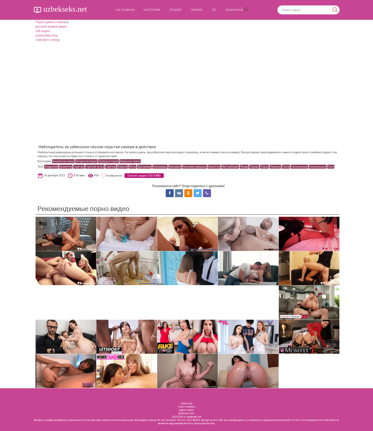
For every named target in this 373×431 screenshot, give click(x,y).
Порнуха (275, 166)
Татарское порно (86, 161)
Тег (214, 10)
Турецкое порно (108, 161)
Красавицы (160, 166)
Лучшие (175, 10)
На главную (125, 10)
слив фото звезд (48, 40)
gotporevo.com (186, 413)
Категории (152, 10)
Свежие (197, 10)
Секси (286, 166)
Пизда (244, 166)
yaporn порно (186, 410)
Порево (254, 166)
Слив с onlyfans (186, 406)
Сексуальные (317, 166)
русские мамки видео (51, 26)
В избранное (114, 175)
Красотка (214, 166)
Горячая (78, 166)
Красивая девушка (194, 166)
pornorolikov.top (47, 35)
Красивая (175, 166)
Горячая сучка (94, 166)
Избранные (236, 10)
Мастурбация (230, 166)
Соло (331, 166)
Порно (264, 166)
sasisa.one (186, 403)
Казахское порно (63, 161)
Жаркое (122, 166)
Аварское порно (130, 161)
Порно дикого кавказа (52, 22)
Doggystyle (51, 166)
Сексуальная (299, 166)
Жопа (132, 166)
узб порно (43, 31)
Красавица (144, 166)
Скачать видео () (144, 175)
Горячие (110, 166)
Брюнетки (65, 166)
